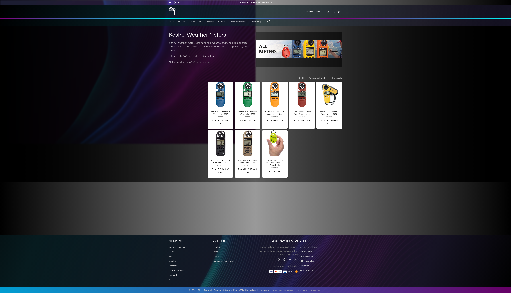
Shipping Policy (307, 261)
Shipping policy (316, 290)
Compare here (201, 62)
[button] (177, 22)
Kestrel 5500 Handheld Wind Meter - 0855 (247, 162)
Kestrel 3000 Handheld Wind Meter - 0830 (302, 113)
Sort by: (302, 78)
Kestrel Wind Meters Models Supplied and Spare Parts (275, 163)
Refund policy (277, 290)
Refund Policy (306, 252)
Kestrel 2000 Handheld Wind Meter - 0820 (247, 113)
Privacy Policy (306, 256)
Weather (173, 266)
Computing (174, 275)
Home (171, 252)
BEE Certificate (307, 270)
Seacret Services (177, 247)
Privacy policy (289, 290)
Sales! (172, 256)
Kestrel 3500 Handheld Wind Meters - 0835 (329, 113)
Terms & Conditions (309, 247)
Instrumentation (176, 270)
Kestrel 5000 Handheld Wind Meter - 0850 (220, 162)
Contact (172, 280)
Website (216, 256)
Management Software (223, 261)
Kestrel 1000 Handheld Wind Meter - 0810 (220, 113)
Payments (304, 266)
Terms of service (302, 290)
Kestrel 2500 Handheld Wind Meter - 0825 (274, 113)
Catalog (172, 261)
